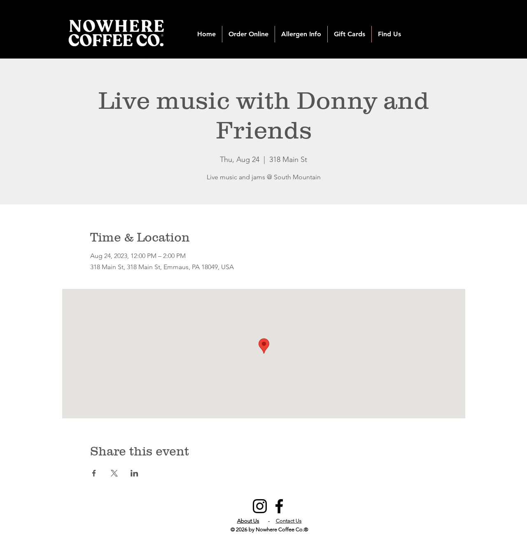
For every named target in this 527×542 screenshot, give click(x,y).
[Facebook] (279, 506)
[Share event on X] (114, 473)
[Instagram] (259, 506)
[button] (248, 34)
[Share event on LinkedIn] (134, 473)
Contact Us (289, 521)
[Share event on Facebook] (94, 473)
